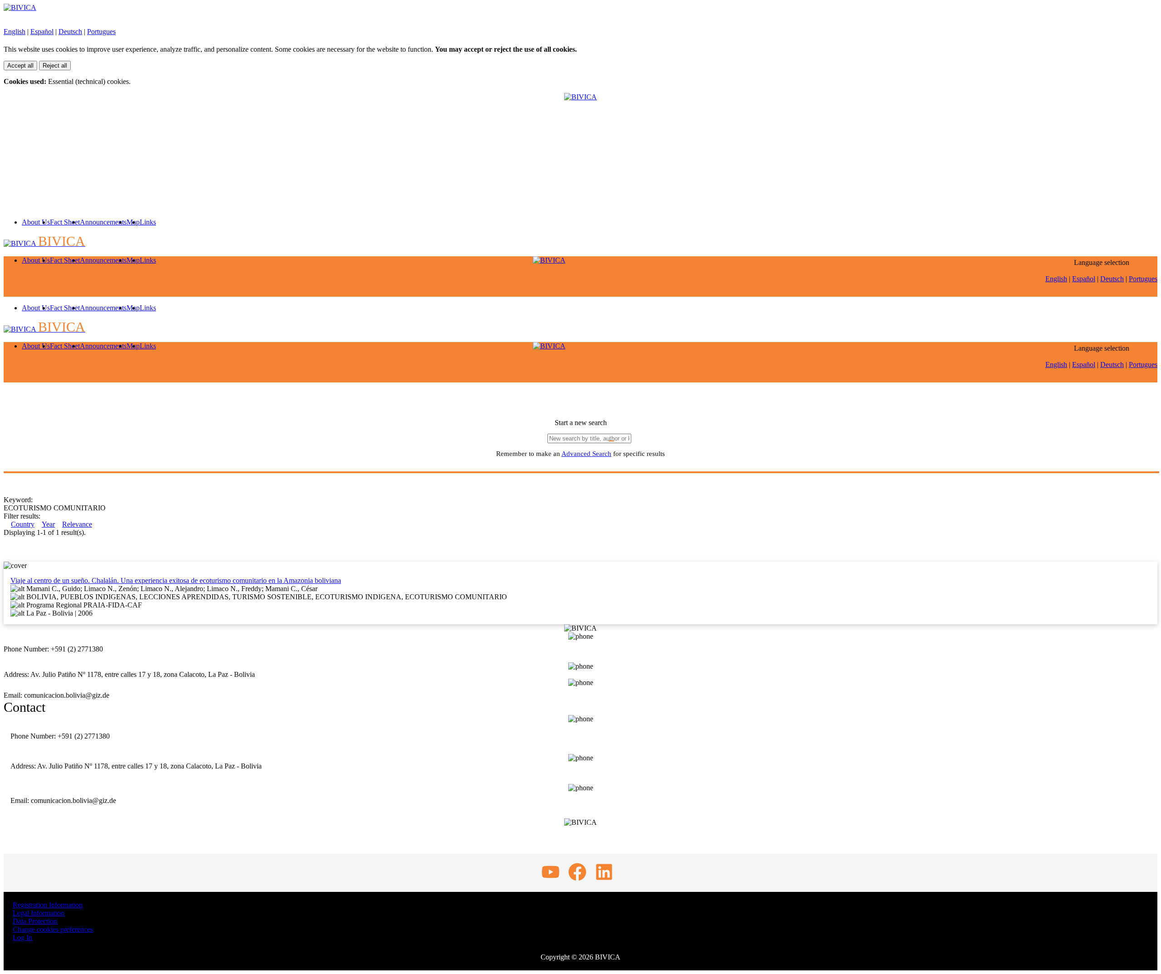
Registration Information (48, 905)
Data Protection (35, 921)
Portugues (101, 31)
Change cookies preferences (53, 929)
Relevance (77, 524)
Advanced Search (586, 453)
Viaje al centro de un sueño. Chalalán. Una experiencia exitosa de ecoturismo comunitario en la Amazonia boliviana (175, 580)
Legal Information (38, 913)
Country (22, 524)
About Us (36, 222)
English (14, 31)
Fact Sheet (65, 222)
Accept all (20, 65)
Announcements (103, 222)
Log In (22, 937)
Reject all (55, 65)
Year (48, 524)
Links (148, 222)
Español (42, 31)
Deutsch (70, 31)
